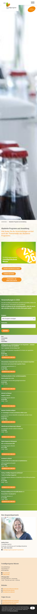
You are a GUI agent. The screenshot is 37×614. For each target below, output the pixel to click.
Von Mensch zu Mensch (9, 592)
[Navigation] (33, 2)
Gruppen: (3, 315)
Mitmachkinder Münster (9, 590)
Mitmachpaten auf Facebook (9, 603)
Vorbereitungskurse (9, 273)
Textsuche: (4, 323)
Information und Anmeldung (8, 357)
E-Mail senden (6, 574)
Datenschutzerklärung (14, 610)
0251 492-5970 (6, 572)
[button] (17, 217)
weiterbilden (4, 221)
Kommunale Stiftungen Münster (10, 588)
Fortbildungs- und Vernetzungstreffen (11, 279)
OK (32, 608)
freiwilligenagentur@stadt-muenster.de (13, 550)
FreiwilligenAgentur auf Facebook (10, 602)
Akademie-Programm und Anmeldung (17, 221)
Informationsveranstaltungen (12, 268)
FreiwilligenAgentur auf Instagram (10, 600)
